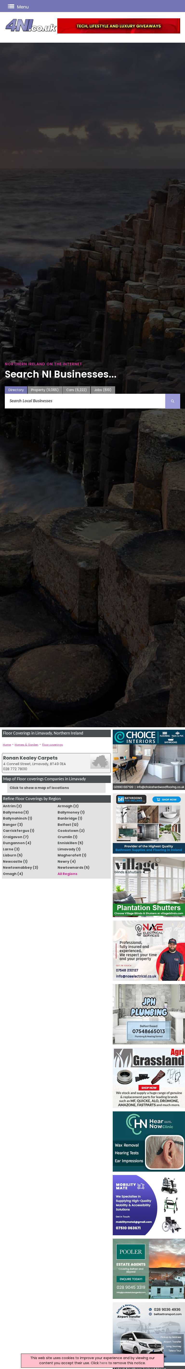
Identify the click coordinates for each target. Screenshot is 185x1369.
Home (7, 745)
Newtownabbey (17, 867)
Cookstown (68, 830)
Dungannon (14, 843)
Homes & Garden (26, 745)
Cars (76, 389)
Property (45, 389)
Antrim (9, 806)
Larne (8, 849)
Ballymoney (68, 812)
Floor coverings (52, 745)
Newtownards (70, 867)
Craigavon (12, 837)
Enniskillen (67, 843)
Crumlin (65, 837)
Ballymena (13, 812)
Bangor (10, 824)
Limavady (66, 849)
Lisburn (9, 855)
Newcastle (12, 861)
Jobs (103, 389)
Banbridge (67, 818)
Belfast (64, 824)
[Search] (172, 401)
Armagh (65, 806)
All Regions (67, 873)
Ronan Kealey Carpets (30, 758)
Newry (63, 861)
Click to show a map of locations (39, 787)
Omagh (10, 873)
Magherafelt (69, 855)
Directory (16, 389)
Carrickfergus (16, 830)
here (103, 1363)
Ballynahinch (15, 818)
